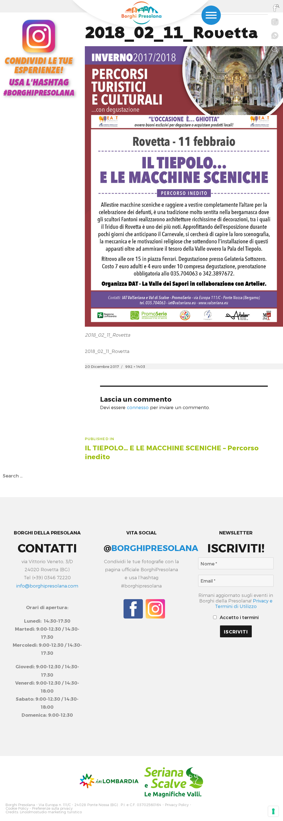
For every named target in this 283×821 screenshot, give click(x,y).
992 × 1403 (135, 366)
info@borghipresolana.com (47, 585)
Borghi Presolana (20, 805)
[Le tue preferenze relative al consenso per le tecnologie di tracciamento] (273, 811)
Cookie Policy (17, 808)
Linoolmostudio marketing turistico (51, 812)
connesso (138, 407)
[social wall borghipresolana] (38, 57)
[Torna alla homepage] (141, 13)
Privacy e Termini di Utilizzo (243, 603)
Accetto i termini (239, 617)
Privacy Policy (177, 805)
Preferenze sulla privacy (52, 808)
